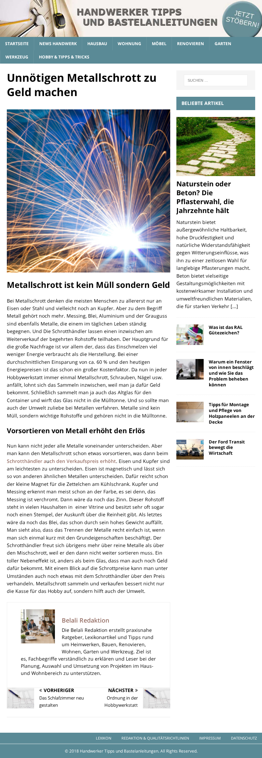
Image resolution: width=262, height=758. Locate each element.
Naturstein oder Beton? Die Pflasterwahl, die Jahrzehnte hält (205, 197)
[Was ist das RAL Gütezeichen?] (190, 334)
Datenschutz (244, 738)
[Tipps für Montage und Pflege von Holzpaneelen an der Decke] (190, 412)
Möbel (159, 43)
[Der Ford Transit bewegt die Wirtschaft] (190, 449)
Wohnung (129, 43)
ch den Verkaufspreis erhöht (82, 461)
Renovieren (190, 43)
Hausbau (97, 43)
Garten (223, 43)
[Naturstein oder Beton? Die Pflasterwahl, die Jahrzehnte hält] (215, 146)
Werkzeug (16, 57)
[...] (234, 306)
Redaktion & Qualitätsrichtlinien (155, 738)
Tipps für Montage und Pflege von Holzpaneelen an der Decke (232, 413)
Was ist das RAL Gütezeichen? (226, 330)
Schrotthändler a (26, 461)
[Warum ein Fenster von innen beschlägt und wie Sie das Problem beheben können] (190, 369)
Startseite (17, 43)
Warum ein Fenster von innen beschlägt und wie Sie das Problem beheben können (231, 373)
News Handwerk (58, 43)
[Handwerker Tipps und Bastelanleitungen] (131, 33)
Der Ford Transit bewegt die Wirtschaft (227, 447)
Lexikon (103, 738)
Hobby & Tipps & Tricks (64, 57)
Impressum (210, 738)
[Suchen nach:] (215, 80)
